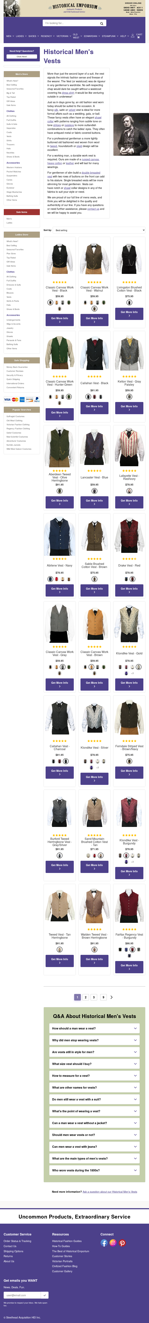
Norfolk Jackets (14, 444)
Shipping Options (13, 1251)
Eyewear (10, 187)
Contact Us (10, 1246)
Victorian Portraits (62, 1261)
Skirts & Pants (13, 300)
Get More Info (59, 318)
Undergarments (13, 319)
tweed (53, 146)
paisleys (69, 125)
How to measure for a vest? (71, 1076)
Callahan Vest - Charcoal (60, 748)
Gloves (10, 183)
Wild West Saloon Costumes (19, 448)
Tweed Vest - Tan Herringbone (60, 936)
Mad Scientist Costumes (17, 436)
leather (70, 163)
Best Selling (12, 84)
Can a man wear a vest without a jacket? (79, 1123)
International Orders (15, 383)
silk (56, 110)
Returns (8, 1256)
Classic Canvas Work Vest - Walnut (94, 289)
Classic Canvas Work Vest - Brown (94, 653)
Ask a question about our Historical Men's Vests (110, 1191)
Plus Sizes (11, 253)
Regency (46, 35)
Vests (9, 136)
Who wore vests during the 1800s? (76, 1170)
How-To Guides (61, 1246)
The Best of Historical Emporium (70, 1251)
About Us (9, 1261)
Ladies (20, 35)
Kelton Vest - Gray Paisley (129, 383)
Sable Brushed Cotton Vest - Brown (94, 565)
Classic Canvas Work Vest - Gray (60, 653)
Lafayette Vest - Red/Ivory (129, 477)
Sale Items (11, 105)
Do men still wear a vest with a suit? (76, 1099)
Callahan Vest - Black (94, 383)
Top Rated (11, 96)
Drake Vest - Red (129, 565)
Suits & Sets (12, 123)
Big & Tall (11, 92)
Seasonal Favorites (15, 88)
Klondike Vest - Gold (129, 653)
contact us (93, 209)
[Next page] (111, 997)
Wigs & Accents (14, 323)
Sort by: (48, 230)
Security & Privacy (15, 375)
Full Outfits (11, 119)
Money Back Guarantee (17, 366)
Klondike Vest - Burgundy (129, 842)
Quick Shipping (13, 379)
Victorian (62, 35)
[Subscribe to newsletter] (45, 1295)
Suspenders (12, 175)
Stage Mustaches (14, 191)
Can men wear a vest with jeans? (74, 1146)
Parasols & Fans (14, 340)
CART (139, 34)
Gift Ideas (11, 101)
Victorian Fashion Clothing (18, 424)
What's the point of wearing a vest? (76, 1111)
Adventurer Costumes (16, 440)
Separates (11, 127)
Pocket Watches (14, 171)
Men (8, 35)
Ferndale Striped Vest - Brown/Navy (129, 748)
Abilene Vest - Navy (59, 565)
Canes (9, 179)
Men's (9, 218)
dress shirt (68, 92)
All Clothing (11, 115)
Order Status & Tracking (17, 1241)
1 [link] (77, 997)
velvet (72, 110)
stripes (57, 125)
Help (123, 35)
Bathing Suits (12, 195)
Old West (76, 36)
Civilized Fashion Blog (64, 1266)
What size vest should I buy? (72, 1064)
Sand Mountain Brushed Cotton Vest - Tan (94, 841)
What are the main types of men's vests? (80, 1158)
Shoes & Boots (13, 156)
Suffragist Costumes (16, 416)
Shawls (10, 336)
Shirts (9, 140)
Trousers (11, 144)
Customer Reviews (15, 370)
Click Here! (22, 56)
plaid (79, 146)
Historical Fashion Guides (67, 1241)
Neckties (10, 152)
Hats (9, 148)
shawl (67, 188)
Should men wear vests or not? (73, 1135)
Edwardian (90, 35)
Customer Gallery (62, 1271)
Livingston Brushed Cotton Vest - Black (129, 289)
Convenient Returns (15, 387)
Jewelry (10, 327)
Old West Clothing (14, 420)
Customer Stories (62, 1256)
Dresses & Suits (14, 284)
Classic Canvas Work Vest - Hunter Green (60, 383)
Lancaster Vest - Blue (94, 477)
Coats (9, 132)
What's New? (12, 80)
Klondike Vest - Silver (94, 747)
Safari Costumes (14, 432)
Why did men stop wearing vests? (75, 1040)
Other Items (12, 199)
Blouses (10, 292)
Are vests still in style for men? (73, 1052)
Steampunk (109, 35)
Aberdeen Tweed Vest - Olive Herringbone (60, 477)
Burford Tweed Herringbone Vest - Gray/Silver (60, 841)
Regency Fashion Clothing (18, 428)
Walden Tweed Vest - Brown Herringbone (94, 936)
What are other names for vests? (74, 1087)
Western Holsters (14, 167)
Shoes (32, 35)
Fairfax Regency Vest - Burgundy (129, 936)
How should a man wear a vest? (74, 1028)
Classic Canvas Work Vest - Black (60, 289)
